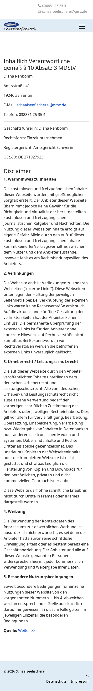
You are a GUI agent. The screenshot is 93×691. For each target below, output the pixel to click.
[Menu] (82, 26)
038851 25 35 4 (54, 5)
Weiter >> (26, 630)
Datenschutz (56, 681)
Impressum (80, 681)
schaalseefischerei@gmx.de (64, 11)
